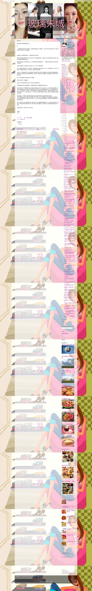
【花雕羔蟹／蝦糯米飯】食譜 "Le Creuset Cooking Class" (69, 279)
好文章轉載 (64, 65)
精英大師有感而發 (67, 166)
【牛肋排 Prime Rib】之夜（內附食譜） (69, 209)
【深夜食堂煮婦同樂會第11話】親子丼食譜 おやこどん (69, 253)
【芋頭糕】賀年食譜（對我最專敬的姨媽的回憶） (69, 274)
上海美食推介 (66, 276)
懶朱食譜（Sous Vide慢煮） (67, 99)
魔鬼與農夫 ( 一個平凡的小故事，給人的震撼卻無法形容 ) (69, 148)
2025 (64, 107)
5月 (65, 136)
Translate (70, 573)
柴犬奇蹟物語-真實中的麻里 (69, 179)
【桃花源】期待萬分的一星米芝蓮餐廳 (69, 314)
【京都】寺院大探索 (68, 292)
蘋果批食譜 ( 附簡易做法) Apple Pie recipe (69, 298)
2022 (64, 110)
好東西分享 (64, 67)
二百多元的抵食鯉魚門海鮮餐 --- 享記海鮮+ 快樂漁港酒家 (69, 244)
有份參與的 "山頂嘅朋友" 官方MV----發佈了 (69, 188)
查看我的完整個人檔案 (66, 61)
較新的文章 (20, 129)
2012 (64, 319)
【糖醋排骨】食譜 (67, 257)
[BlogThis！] (28, 117)
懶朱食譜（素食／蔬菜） (66, 91)
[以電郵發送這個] (26, 117)
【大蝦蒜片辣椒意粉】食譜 (69, 255)
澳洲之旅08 (66, 197)
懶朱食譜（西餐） (65, 85)
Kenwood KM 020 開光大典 (69, 227)
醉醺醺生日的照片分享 (68, 165)
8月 (65, 133)
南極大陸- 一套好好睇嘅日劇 (69, 183)
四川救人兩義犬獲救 (68, 181)
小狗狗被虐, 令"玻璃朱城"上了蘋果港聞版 (69, 163)
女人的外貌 (66, 145)
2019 (64, 115)
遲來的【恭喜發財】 (68, 267)
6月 (65, 135)
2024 (64, 108)
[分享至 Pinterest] (31, 117)
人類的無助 (66, 213)
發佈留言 (20, 124)
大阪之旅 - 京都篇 (67, 203)
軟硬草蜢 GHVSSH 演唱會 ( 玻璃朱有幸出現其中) (69, 191)
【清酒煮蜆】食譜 (67, 250)
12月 (65, 126)
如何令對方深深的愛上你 (68, 224)
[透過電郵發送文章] (24, 117)
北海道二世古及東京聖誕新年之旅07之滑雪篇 (69, 200)
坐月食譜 (63, 70)
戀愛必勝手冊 (22, 119)
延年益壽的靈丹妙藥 (68, 222)
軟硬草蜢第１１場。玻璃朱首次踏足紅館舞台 (69, 194)
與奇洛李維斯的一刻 (68, 184)
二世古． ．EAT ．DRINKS (69, 141)
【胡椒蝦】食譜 (67, 259)
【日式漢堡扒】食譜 (68, 248)
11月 (65, 128)
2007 (64, 321)
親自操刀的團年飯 (67, 269)
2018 (64, 117)
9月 (65, 131)
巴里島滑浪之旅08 (67, 196)
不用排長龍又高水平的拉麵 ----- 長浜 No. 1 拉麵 (69, 230)
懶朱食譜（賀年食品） (66, 96)
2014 (64, 123)
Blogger (49, 581)
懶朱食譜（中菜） (65, 82)
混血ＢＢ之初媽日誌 (66, 79)
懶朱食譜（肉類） (65, 84)
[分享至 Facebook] (30, 117)
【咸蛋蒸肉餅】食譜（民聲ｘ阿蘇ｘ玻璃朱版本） (68, 507)
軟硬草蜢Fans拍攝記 (68, 186)
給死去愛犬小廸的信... (68, 170)
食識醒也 (63, 76)
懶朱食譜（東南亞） (66, 87)
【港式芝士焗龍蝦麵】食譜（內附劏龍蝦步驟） (71, 510)
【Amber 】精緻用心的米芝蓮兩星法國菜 (69, 239)
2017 (64, 118)
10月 (65, 130)
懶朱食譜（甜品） (65, 93)
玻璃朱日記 (64, 73)
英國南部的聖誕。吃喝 (68, 295)
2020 (64, 113)
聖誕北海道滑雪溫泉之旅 (68, 205)
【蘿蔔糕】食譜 (70, 499)
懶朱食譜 (63, 81)
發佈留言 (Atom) (23, 131)
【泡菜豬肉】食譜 (67, 247)
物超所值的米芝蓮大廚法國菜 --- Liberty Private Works (69, 236)
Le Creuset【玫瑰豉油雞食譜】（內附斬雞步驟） (69, 311)
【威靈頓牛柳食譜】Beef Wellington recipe (68, 290)
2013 (64, 125)
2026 (64, 105)
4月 (65, 138)
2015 (64, 122)
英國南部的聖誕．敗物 (68, 294)
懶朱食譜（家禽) (65, 88)
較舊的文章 (56, 129)
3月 (65, 140)
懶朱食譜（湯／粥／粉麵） (67, 94)
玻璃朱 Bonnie (71, 42)
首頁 (38, 129)
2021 (64, 112)
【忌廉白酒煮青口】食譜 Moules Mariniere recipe (68, 285)
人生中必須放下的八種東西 (69, 155)
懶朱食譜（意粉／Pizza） (66, 97)
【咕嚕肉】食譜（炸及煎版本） (71, 517)
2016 (64, 120)
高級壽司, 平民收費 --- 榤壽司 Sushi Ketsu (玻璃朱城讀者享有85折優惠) (69, 232)
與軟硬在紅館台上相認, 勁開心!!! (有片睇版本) (69, 160)
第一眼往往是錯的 (67, 153)
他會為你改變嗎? (67, 225)
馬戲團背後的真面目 (68, 168)
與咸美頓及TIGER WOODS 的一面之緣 (69, 178)
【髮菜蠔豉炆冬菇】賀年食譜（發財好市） (69, 272)
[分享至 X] (29, 117)
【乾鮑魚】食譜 (67, 263)
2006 (64, 323)
